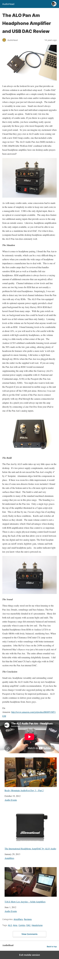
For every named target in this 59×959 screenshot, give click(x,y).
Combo (21, 925)
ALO (10, 925)
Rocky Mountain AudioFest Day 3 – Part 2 (24, 790)
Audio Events (11, 799)
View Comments (29, 934)
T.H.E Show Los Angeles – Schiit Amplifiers (25, 901)
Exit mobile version (29, 954)
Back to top (52, 946)
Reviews (28, 919)
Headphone (37, 925)
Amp (15, 925)
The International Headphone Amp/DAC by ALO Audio (30, 848)
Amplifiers (9, 858)
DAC (28, 925)
